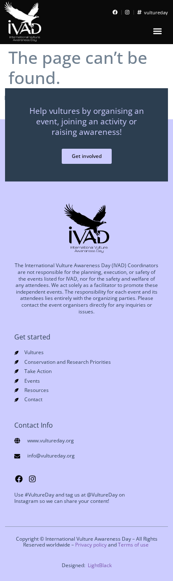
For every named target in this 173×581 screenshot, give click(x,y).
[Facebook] (19, 479)
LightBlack (100, 565)
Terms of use (133, 544)
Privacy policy (91, 544)
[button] (158, 31)
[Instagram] (32, 479)
